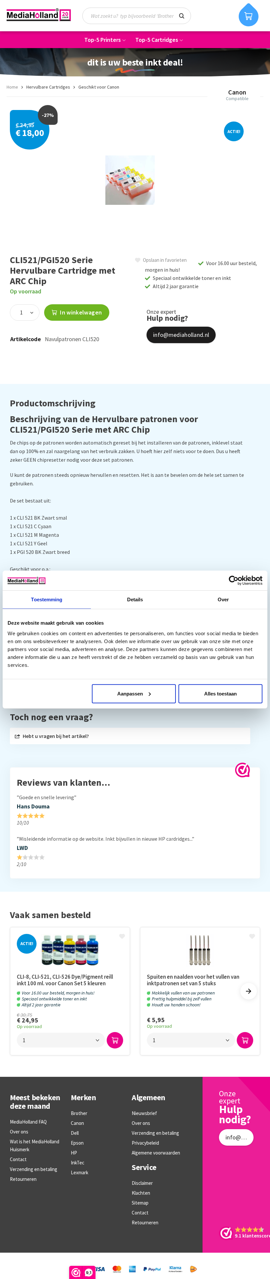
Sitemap (140, 1203)
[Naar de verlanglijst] (122, 937)
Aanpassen (130, 693)
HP (74, 1153)
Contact (18, 1159)
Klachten (141, 1193)
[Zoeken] (182, 15)
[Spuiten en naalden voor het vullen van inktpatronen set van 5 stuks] (200, 950)
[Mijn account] (223, 15)
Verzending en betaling (33, 1169)
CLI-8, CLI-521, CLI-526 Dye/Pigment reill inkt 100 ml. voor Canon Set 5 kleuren (65, 980)
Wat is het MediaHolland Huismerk (34, 1145)
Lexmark (79, 1172)
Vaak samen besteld (50, 915)
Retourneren (23, 1179)
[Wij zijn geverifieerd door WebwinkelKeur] (242, 770)
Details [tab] (135, 599)
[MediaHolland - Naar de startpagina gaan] (39, 14)
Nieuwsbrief (144, 1113)
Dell (75, 1133)
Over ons (19, 1132)
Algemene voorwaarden (156, 1153)
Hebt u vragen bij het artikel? (55, 736)
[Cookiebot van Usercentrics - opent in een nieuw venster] (233, 580)
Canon (77, 1123)
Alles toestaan (220, 693)
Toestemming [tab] (46, 599)
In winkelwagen (80, 312)
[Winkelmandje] (248, 14)
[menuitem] (140, 16)
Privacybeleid (145, 1143)
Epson (77, 1143)
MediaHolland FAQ (28, 1122)
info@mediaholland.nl (181, 335)
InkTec (77, 1162)
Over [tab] (223, 599)
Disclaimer (142, 1183)
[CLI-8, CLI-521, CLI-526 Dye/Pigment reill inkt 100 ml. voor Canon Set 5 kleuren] (70, 950)
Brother (79, 1113)
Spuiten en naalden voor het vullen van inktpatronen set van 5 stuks (193, 980)
